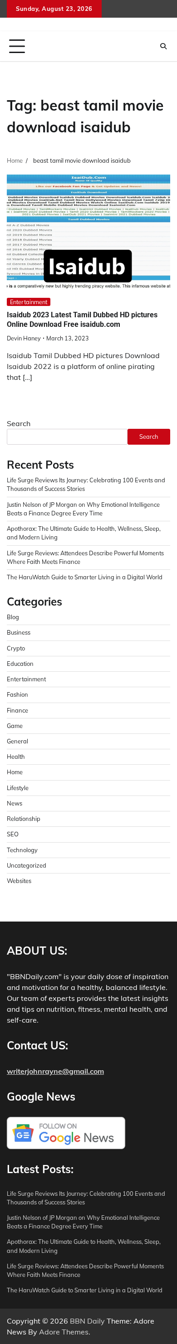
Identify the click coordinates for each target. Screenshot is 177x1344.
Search (18, 423)
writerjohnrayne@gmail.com (55, 1071)
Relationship (23, 818)
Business (18, 632)
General (17, 741)
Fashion (17, 694)
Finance (17, 710)
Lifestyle (18, 787)
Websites (19, 880)
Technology (22, 850)
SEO (13, 834)
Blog (13, 617)
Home (15, 772)
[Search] (163, 46)
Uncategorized (26, 865)
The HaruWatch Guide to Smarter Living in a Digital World (84, 577)
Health (16, 756)
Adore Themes (63, 1331)
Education (20, 663)
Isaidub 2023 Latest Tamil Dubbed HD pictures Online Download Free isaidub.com (82, 320)
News (14, 803)
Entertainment (28, 302)
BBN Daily (87, 1320)
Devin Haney (24, 338)
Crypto (16, 648)
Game (15, 725)
